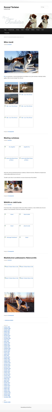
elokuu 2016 (6, 341)
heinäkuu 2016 (7, 342)
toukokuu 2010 (7, 391)
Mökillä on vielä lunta (12, 202)
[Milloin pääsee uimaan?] (11, 99)
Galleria (32, 29)
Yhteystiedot (6, 32)
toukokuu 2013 (7, 385)
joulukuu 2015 (7, 351)
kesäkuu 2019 (7, 331)
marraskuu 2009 (7, 397)
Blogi (5, 29)
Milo (5, 76)
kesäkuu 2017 (7, 334)
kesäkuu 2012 (7, 388)
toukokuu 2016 (7, 345)
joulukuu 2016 (7, 337)
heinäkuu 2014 (7, 370)
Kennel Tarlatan (11, 7)
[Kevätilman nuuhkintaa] (11, 87)
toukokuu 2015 (7, 360)
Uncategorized (11, 131)
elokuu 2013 (6, 381)
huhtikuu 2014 (7, 372)
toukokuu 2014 (7, 371)
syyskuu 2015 (7, 354)
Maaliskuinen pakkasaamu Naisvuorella (20, 257)
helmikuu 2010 (7, 394)
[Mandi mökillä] (26, 219)
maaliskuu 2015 (7, 362)
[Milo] (26, 87)
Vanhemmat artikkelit (8, 320)
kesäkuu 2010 (7, 390)
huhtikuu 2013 (7, 387)
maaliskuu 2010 (7, 392)
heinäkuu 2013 (7, 382)
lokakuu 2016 (6, 339)
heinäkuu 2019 (7, 330)
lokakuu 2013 (6, 378)
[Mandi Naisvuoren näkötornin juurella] (26, 282)
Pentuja (37, 29)
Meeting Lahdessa (11, 138)
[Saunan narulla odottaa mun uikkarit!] (26, 230)
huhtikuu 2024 (7, 327)
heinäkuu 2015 (7, 357)
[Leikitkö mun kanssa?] (26, 122)
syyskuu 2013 (7, 380)
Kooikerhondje (11, 29)
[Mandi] (11, 219)
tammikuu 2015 (7, 365)
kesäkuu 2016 (7, 344)
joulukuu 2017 (7, 332)
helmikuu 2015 (7, 364)
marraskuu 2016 (7, 338)
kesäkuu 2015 (7, 358)
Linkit (43, 29)
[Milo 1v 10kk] (11, 110)
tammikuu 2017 (7, 335)
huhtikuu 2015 (7, 361)
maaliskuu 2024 (7, 328)
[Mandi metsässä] (11, 242)
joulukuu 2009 (7, 395)
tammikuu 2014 (7, 374)
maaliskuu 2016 (7, 348)
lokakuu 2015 (6, 352)
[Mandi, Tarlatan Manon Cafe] (11, 271)
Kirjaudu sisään (7, 402)
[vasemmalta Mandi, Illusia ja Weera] (11, 163)
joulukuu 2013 (7, 375)
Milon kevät (8, 42)
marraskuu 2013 (7, 377)
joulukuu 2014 (7, 367)
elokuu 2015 (6, 355)
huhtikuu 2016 (7, 347)
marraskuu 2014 (7, 368)
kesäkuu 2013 (7, 384)
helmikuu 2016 (7, 349)
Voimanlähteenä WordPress (26, 407)
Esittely (17, 29)
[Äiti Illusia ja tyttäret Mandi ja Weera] (11, 151)
